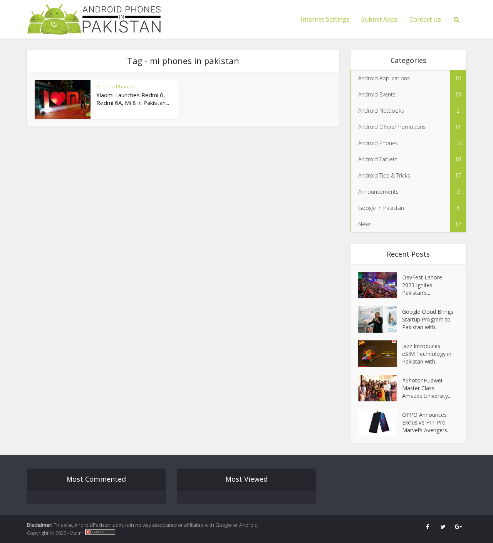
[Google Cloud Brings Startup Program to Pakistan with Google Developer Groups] (380, 319)
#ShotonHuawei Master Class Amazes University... (426, 388)
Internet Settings (325, 19)
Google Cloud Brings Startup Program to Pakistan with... (427, 319)
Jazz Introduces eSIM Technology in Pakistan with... (426, 353)
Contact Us (425, 19)
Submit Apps (379, 19)
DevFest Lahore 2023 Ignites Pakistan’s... (422, 285)
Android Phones (115, 86)
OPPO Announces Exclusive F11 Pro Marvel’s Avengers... (426, 422)
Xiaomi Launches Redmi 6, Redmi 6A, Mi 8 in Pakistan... (132, 99)
